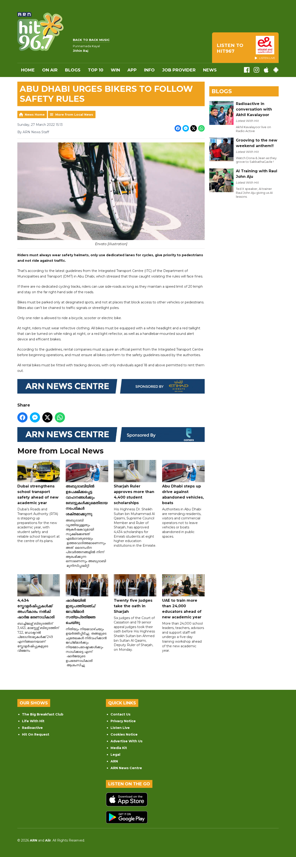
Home (28, 70)
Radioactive (32, 728)
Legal (115, 754)
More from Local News (74, 114)
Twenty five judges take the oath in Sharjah (133, 606)
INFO (149, 70)
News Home (35, 114)
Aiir (48, 840)
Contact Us (120, 714)
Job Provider (179, 70)
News (210, 70)
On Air (50, 70)
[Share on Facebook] (178, 128)
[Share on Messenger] (185, 128)
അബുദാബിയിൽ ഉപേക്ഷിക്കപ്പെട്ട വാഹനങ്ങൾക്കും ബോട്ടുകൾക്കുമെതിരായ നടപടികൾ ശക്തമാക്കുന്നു (87, 500)
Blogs (72, 70)
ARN (114, 761)
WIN (115, 70)
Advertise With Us (126, 741)
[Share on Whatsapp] (201, 128)
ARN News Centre (126, 768)
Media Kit (119, 748)
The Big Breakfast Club (42, 714)
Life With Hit (33, 721)
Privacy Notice (123, 721)
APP (132, 70)
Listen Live (120, 728)
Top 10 (95, 70)
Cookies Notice (124, 734)
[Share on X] (193, 128)
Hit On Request (35, 734)
